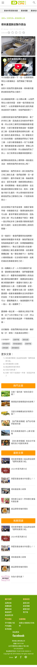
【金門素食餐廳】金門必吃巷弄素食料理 (23, 422)
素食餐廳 (24, 11)
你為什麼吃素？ (11, 370)
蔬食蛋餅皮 (15, 348)
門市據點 (8, 626)
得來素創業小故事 (11, 364)
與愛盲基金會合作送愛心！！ (23, 479)
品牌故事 (10, 603)
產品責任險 (9, 615)
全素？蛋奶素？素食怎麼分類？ (22, 393)
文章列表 (10, 18)
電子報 (25, 612)
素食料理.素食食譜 (11, 11)
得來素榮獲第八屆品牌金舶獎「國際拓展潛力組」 (23, 460)
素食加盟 (25, 339)
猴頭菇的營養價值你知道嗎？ (23, 402)
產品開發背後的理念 (12, 367)
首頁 (3, 18)
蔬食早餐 (28, 344)
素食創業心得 (20, 18)
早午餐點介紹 (10, 623)
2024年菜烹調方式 (19, 469)
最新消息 (27, 603)
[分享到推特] (15, 657)
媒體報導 (8, 606)
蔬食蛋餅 (5, 348)
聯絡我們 (8, 612)
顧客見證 (26, 609)
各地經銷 (8, 629)
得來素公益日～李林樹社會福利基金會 (23, 500)
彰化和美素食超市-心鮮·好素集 (23, 432)
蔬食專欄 (26, 606)
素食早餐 (16, 339)
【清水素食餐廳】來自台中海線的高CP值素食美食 (23, 442)
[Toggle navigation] (2, 2)
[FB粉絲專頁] (18, 636)
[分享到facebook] (20, 657)
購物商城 (8, 609)
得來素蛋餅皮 (17, 344)
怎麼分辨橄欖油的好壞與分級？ (22, 412)
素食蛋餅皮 (6, 344)
